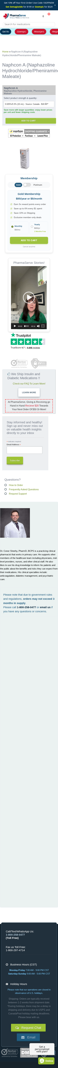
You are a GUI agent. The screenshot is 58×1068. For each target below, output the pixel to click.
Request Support (18, 493)
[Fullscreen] (42, 326)
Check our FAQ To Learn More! (29, 383)
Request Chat (30, 1028)
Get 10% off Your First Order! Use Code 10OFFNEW (29, 2)
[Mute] (38, 326)
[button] (29, 133)
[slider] (26, 326)
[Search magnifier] (52, 26)
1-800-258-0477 (26, 607)
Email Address (14, 444)
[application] (29, 297)
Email (30, 1037)
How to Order (16, 485)
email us (45, 607)
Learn (29, 392)
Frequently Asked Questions (24, 489)
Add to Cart (28, 121)
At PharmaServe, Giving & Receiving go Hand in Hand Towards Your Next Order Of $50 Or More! (29, 406)
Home (5, 51)
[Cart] (47, 16)
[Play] (14, 326)
